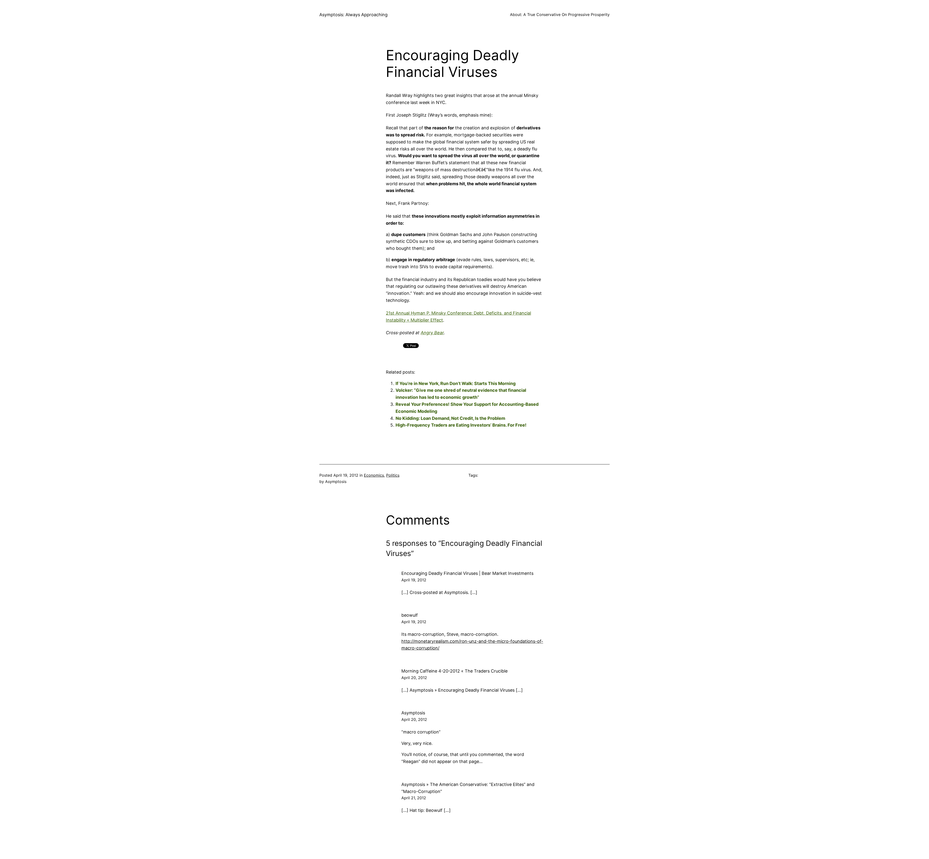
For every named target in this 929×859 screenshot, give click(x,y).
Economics (374, 475)
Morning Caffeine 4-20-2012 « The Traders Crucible (454, 671)
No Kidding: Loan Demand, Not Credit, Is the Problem (450, 418)
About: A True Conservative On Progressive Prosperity (560, 14)
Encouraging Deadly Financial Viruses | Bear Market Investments (467, 573)
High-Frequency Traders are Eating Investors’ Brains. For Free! (461, 425)
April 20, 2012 (414, 677)
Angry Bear (432, 332)
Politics (392, 475)
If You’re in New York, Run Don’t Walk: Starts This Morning (456, 383)
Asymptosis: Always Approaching (353, 14)
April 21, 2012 (413, 797)
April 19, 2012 (413, 580)
